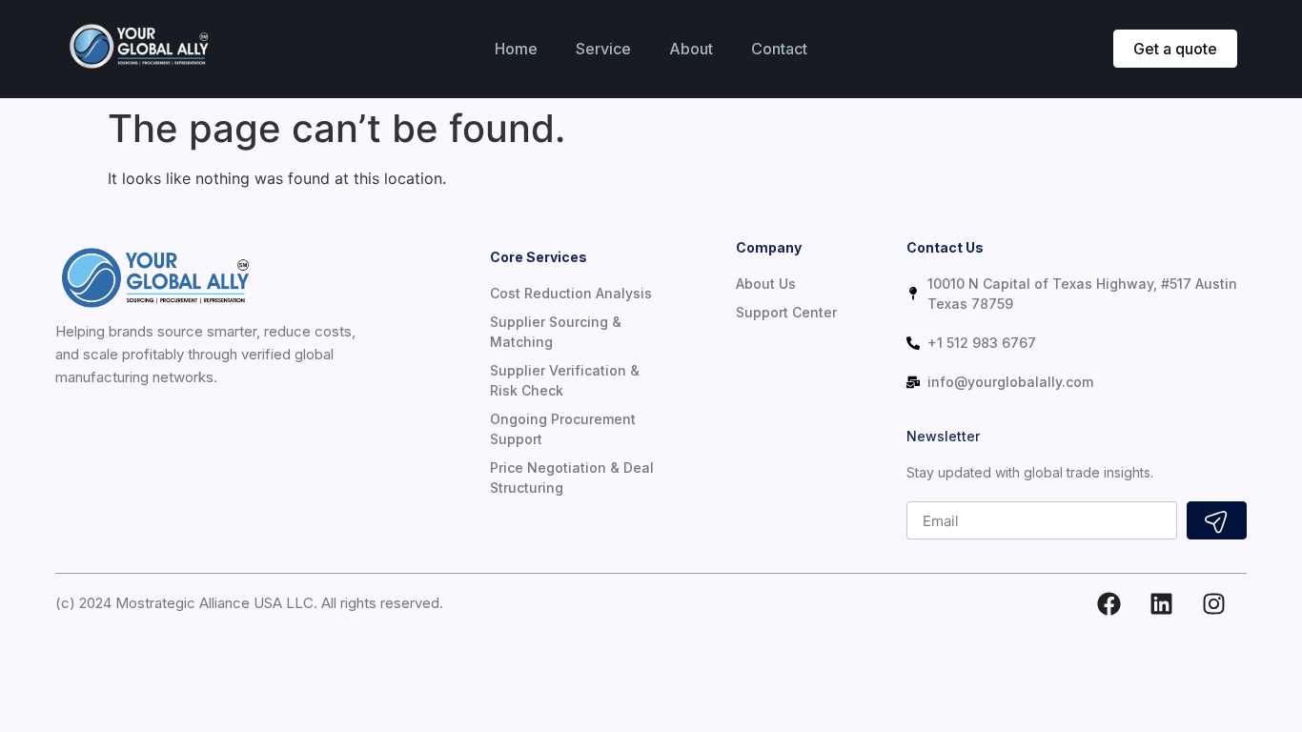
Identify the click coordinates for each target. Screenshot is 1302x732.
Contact (779, 48)
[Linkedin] (1161, 603)
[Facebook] (1108, 603)
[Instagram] (1213, 603)
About (691, 48)
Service (603, 48)
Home (516, 48)
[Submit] (1217, 520)
